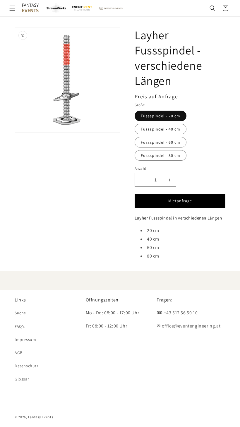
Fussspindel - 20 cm (160, 116)
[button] (12, 8)
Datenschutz (27, 365)
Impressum (25, 339)
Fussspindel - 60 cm (160, 142)
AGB (19, 352)
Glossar (22, 379)
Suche (20, 312)
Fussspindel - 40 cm (160, 129)
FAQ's (20, 326)
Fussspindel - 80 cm (160, 155)
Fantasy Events (40, 417)
